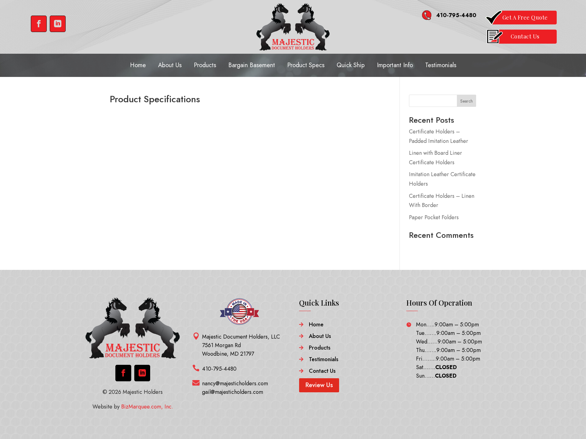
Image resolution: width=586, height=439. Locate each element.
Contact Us (322, 371)
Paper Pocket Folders (434, 217)
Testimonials (440, 65)
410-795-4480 (456, 15)
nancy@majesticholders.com (235, 383)
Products (205, 65)
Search (466, 101)
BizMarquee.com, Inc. (147, 407)
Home (138, 65)
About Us (170, 65)
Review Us (319, 385)
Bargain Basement (251, 65)
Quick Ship (351, 65)
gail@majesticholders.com (232, 392)
